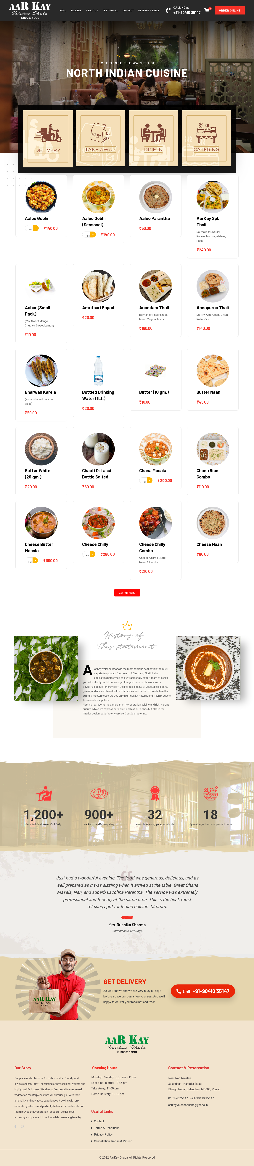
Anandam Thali (154, 307)
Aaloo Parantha (154, 218)
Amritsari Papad (98, 307)
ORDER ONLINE (230, 10)
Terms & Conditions (107, 1128)
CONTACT (128, 10)
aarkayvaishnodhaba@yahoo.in (188, 1105)
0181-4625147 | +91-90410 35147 (191, 1098)
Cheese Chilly (95, 544)
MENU (63, 10)
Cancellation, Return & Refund (113, 1141)
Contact (99, 1121)
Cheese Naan (209, 544)
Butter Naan (208, 392)
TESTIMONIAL (110, 10)
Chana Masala (152, 470)
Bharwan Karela (40, 392)
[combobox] (32, 228)
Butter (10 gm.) (154, 392)
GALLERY (76, 10)
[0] (206, 10)
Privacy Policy (103, 1134)
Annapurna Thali (213, 307)
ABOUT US (92, 10)
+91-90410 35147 (187, 12)
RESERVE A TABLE (148, 10)
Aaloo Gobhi (36, 218)
